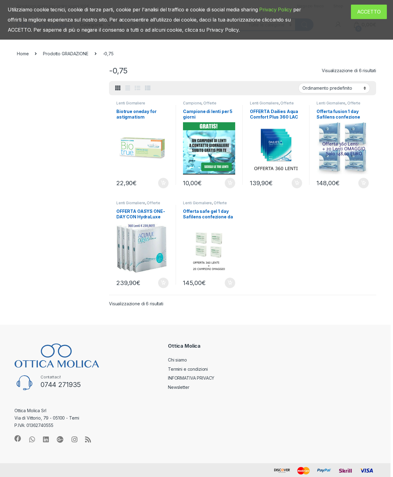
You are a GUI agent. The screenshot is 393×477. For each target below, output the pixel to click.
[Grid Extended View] (127, 88)
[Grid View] (118, 88)
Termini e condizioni (188, 369)
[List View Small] (147, 88)
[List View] (137, 88)
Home (23, 53)
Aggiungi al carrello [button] (160, 183)
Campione (192, 103)
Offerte (209, 103)
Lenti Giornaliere (130, 103)
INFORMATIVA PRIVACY (191, 378)
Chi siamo (177, 359)
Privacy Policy (275, 9)
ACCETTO (369, 12)
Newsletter (178, 387)
